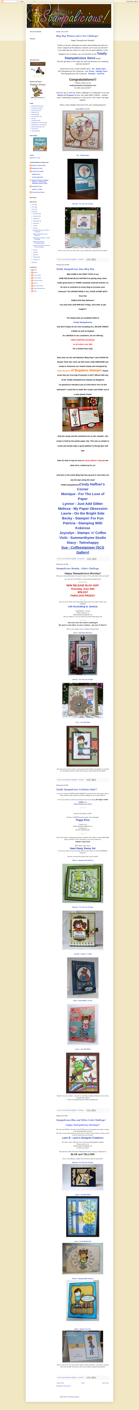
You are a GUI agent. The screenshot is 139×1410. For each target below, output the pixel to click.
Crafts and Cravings (38, 171)
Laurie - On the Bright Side (83, 513)
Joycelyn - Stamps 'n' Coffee (82, 533)
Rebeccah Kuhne (38, 286)
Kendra (35, 283)
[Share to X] (91, 259)
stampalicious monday (37, 122)
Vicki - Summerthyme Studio (82, 538)
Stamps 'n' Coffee (37, 189)
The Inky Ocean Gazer (38, 192)
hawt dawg (34, 114)
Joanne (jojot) (37, 278)
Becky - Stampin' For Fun (82, 518)
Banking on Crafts (37, 168)
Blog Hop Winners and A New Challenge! (77, 36)
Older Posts (105, 1383)
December (36, 213)
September (36, 221)
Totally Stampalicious (82, 322)
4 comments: (80, 1110)
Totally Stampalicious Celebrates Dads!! (76, 789)
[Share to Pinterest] (95, 259)
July (34, 225)
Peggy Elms (83, 820)
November (36, 216)
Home (83, 1383)
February (35, 257)
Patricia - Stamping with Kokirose (82, 860)
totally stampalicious (37, 126)
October (35, 218)
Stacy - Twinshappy (83, 542)
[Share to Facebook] (93, 259)
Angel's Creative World (38, 165)
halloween (34, 112)
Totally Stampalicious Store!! (83, 804)
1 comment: (81, 779)
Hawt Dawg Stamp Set (83, 848)
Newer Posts (60, 1383)
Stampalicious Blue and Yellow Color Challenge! (81, 1120)
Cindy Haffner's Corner (83, 109)
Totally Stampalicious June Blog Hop (75, 269)
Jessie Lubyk (37, 275)
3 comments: (80, 259)
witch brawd (34, 131)
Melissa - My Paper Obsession (82, 508)
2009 (33, 262)
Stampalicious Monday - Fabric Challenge (77, 568)
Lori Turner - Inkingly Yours (96, 71)
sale (32, 118)
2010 (33, 211)
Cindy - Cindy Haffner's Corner (82, 1000)
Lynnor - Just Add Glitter (83, 504)
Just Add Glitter (85, 722)
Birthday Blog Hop (36, 106)
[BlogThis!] (89, 259)
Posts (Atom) (67, 1386)
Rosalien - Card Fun (96, 74)
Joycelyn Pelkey (37, 280)
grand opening (35, 110)
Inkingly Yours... (36, 174)
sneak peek (34, 120)
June (34, 228)
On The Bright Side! (37, 177)
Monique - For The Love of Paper (82, 204)
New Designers (35, 116)
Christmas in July (36, 108)
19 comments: (81, 558)
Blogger (77, 1397)
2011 (33, 209)
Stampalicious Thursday (38, 124)
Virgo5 (35, 291)
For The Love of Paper (86, 679)
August (35, 223)
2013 (33, 204)
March (35, 254)
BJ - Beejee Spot (99, 69)
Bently (60, 95)
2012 (33, 207)
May (34, 250)
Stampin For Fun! (37, 186)
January (35, 259)
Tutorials (33, 129)
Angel (35, 270)
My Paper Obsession (85, 633)
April (34, 252)
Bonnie (35, 272)
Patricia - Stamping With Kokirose (82, 1278)
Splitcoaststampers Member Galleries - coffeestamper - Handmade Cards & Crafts (40, 181)
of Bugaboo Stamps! (79, 370)
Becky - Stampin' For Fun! (83, 1329)
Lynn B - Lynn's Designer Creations (82, 1137)
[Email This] (87, 259)
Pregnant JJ (71, 95)
